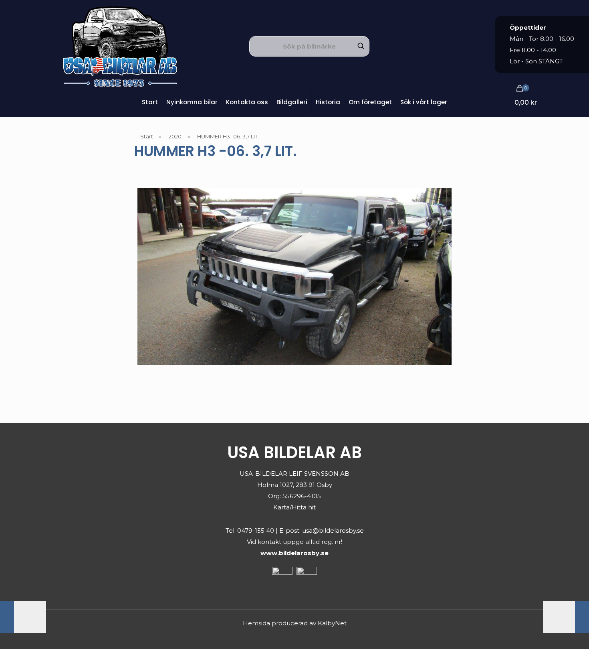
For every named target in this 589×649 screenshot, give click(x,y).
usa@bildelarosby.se (333, 530)
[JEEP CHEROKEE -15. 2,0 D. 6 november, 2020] (23, 617)
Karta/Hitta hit (294, 507)
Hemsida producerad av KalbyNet (295, 623)
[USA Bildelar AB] (120, 46)
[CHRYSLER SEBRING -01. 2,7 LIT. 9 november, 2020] (566, 617)
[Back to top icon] (550, 632)
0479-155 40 (255, 530)
